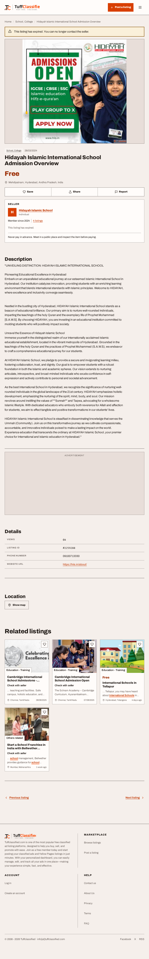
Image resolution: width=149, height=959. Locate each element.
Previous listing (19, 797)
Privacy (88, 903)
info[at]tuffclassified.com (51, 939)
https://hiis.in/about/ (75, 564)
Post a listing (91, 852)
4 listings (38, 220)
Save (30, 191)
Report (123, 191)
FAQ (86, 923)
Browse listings (92, 842)
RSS (141, 939)
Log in (8, 883)
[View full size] (74, 91)
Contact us (90, 883)
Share (76, 191)
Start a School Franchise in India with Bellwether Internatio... (26, 748)
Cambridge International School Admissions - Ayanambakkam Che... (24, 680)
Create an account (15, 893)
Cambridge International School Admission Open (72, 678)
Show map (19, 605)
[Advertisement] (74, 485)
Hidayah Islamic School (36, 210)
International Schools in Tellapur (119, 684)
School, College (13, 150)
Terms (87, 913)
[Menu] (140, 7)
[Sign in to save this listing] (44, 644)
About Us (89, 893)
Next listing (133, 797)
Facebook (125, 939)
